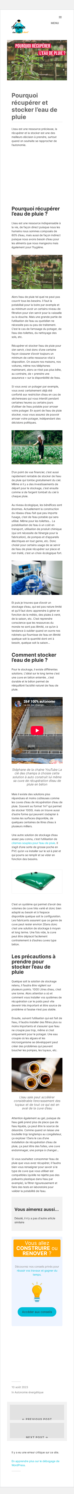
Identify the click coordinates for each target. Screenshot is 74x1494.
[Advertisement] (37, 174)
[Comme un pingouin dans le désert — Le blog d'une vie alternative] (27, 26)
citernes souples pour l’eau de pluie (33, 843)
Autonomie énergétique (29, 1392)
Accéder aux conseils (37, 1312)
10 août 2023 (20, 1387)
